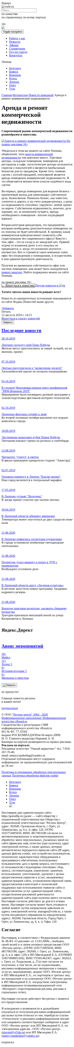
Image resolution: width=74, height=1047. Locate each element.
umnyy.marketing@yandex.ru (20, 1035)
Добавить (8, 308)
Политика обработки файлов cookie (35, 775)
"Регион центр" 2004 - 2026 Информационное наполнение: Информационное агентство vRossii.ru (34, 718)
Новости (14, 41)
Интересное (20, 95)
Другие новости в (47, 285)
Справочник (17, 48)
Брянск (13, 71)
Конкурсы (15, 55)
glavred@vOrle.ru (13, 1032)
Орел (12, 85)
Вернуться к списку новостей (21, 318)
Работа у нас (17, 38)
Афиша (13, 45)
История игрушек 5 (14, 669)
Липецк (14, 81)
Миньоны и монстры (15, 676)
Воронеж (15, 75)
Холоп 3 (7, 662)
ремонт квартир (12, 272)
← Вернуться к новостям (18, 285)
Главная (7, 95)
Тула (12, 88)
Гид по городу (18, 52)
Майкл (6, 655)
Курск (13, 78)
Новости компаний (41, 95)
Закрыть (8, 322)
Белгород (15, 68)
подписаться (10, 708)
